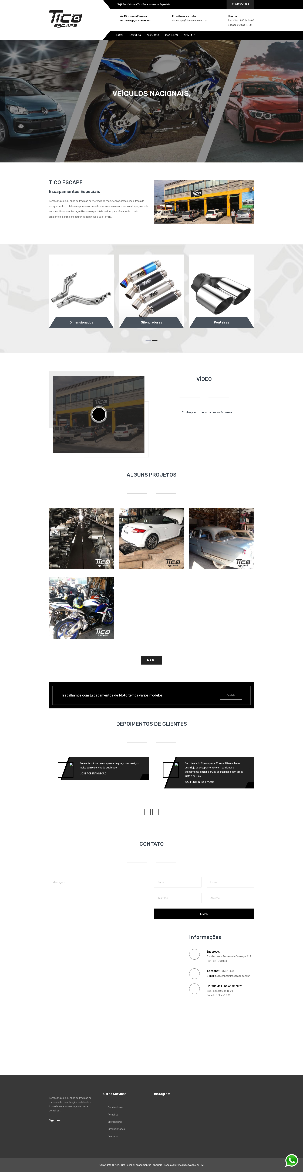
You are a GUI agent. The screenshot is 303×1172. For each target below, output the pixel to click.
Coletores (113, 1136)
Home (119, 35)
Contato (190, 35)
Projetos (171, 35)
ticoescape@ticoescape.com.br (189, 20)
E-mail (204, 913)
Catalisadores (115, 1107)
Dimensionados (116, 1129)
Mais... (151, 660)
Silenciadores (115, 1121)
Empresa (135, 35)
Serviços (153, 35)
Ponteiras (113, 1114)
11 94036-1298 (240, 4)
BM (202, 1165)
